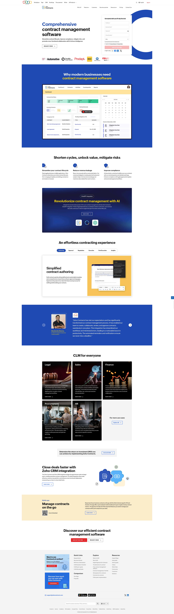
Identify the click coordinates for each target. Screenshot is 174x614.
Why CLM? (95, 560)
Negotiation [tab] (81, 250)
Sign (42, 2)
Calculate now (107, 452)
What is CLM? (96, 558)
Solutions (114, 573)
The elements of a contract (99, 564)
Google (112, 51)
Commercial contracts (98, 575)
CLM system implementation (99, 577)
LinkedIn (118, 51)
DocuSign (76, 576)
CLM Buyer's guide (78, 567)
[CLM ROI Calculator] (57, 581)
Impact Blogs (115, 558)
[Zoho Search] (136, 2)
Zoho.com (27, 2)
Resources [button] (113, 7)
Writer (65, 2)
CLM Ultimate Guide (78, 569)
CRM (46, 2)
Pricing (121, 7)
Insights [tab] (113, 250)
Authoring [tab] (61, 250)
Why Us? (79, 7)
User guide (114, 560)
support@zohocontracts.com (55, 595)
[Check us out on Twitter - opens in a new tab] (125, 595)
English (142, 2)
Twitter (121, 51)
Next (130, 325)
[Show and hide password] (128, 31)
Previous (43, 325)
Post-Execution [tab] (102, 250)
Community (115, 569)
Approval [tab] (70, 250)
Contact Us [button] (128, 7)
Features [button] (86, 7)
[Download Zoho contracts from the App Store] (92, 595)
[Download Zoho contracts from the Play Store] (82, 595)
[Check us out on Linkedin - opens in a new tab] (128, 595)
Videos (113, 564)
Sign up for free (78, 540)
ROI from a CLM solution (79, 562)
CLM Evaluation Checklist (80, 564)
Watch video (88, 111)
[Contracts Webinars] (57, 562)
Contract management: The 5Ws (100, 570)
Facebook (115, 51)
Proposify (76, 578)
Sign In (148, 2)
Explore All (116, 422)
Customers (94, 7)
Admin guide (115, 562)
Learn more (86, 214)
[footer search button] (97, 603)
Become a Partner (78, 560)
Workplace (36, 2)
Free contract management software (99, 567)
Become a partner (104, 7)
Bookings (51, 2)
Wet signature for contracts (99, 573)
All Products (72, 2)
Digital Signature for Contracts (100, 562)
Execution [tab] (91, 250)
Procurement (59, 2)
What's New (115, 567)
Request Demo (48, 46)
